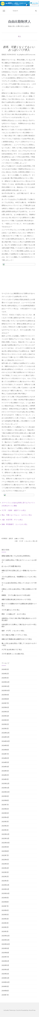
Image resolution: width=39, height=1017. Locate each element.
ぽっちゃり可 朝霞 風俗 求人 (11, 566)
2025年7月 (5, 703)
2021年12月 (5, 885)
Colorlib (18, 1010)
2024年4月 (5, 767)
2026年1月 (5, 678)
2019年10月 (6, 982)
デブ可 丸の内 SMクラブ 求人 (12, 650)
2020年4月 (5, 969)
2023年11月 (5, 788)
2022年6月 (5, 860)
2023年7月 (5, 805)
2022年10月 (6, 843)
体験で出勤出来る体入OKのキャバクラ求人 (16, 599)
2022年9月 (5, 847)
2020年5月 (5, 965)
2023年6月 (5, 809)
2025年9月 (5, 695)
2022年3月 (5, 872)
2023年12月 (5, 783)
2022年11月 (5, 838)
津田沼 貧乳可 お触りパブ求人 (13, 538)
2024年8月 (5, 750)
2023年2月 (5, 826)
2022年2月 (5, 876)
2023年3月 (5, 822)
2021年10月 (5, 893)
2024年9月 (5, 745)
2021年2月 (5, 927)
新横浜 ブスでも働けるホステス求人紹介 (16, 595)
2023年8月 (5, 800)
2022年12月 (5, 834)
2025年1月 (5, 729)
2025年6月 (5, 707)
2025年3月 (5, 720)
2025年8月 (5, 699)
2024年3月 (5, 771)
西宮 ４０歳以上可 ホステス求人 (14, 614)
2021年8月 (5, 902)
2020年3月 (5, 974)
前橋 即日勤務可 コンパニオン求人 (14, 524)
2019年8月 (5, 991)
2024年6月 (5, 758)
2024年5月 (5, 762)
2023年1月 (5, 830)
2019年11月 (5, 978)
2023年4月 (5, 817)
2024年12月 (5, 733)
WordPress (32, 1010)
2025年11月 (5, 686)
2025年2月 (5, 724)
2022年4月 (5, 868)
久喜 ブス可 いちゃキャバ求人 (25, 541)
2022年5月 (5, 864)
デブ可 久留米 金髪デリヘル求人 (14, 510)
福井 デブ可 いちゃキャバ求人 (13, 631)
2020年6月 (5, 961)
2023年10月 (6, 792)
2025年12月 (5, 682)
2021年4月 (5, 919)
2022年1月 (5, 881)
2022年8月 (5, 851)
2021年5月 (5, 915)
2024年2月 (5, 775)
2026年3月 (5, 669)
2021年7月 (5, 906)
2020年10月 (6, 944)
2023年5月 (5, 813)
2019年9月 (5, 986)
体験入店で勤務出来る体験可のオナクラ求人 (17, 639)
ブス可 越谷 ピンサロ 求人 (11, 610)
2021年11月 (5, 889)
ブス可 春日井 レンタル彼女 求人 (13, 654)
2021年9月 (5, 898)
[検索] (35, 10)
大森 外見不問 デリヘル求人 (12, 520)
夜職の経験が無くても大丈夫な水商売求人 (16, 556)
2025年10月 (6, 690)
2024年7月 (5, 754)
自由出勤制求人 (19, 21)
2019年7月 (5, 995)
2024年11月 (5, 737)
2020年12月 (6, 936)
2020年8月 (5, 953)
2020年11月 (5, 940)
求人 (19, 36)
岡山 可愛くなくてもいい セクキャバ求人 (17, 515)
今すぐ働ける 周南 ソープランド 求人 (14, 635)
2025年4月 (5, 716)
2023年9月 (5, 796)
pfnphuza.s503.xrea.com (27, 55)
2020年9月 (5, 948)
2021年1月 (5, 931)
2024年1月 (5, 779)
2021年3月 (5, 923)
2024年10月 (6, 741)
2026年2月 (5, 674)
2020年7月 (5, 957)
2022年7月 (5, 855)
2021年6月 (5, 910)
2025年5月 (5, 712)
